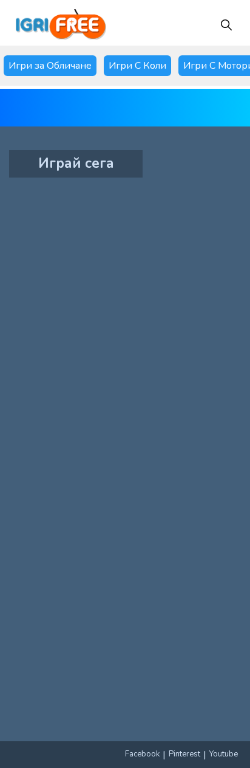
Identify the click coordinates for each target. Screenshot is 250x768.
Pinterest (184, 754)
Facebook (142, 754)
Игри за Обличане (50, 65)
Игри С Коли (137, 65)
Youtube (223, 754)
